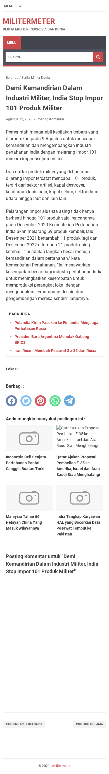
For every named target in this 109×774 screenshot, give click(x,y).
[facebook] (11, 400)
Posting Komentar (50, 119)
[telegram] (69, 400)
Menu (11, 43)
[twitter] (26, 400)
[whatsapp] (55, 400)
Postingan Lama (89, 724)
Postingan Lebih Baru (24, 724)
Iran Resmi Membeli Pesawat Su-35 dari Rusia (55, 350)
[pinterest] (40, 400)
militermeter (29, 21)
